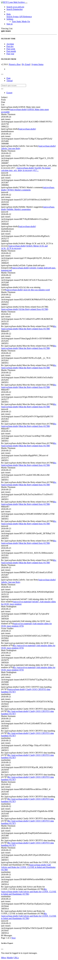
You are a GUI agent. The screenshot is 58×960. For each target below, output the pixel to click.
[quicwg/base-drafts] (27, 129)
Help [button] (8, 14)
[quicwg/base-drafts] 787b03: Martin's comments (28, 188)
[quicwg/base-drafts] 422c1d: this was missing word (28, 290)
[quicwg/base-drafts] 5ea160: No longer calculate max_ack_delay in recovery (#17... (26, 169)
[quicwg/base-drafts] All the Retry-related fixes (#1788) (24, 309)
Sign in (9, 24)
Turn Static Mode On (21, 21)
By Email (26, 64)
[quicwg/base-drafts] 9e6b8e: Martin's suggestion (28, 208)
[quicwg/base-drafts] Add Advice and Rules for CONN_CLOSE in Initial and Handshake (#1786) (28, 867)
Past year (10, 54)
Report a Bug (15, 64)
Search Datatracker (14, 9)
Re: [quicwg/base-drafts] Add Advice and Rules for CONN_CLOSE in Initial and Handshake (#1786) (28, 891)
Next (13, 938)
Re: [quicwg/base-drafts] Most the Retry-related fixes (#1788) (28, 327)
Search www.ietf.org (15, 7)
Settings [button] (9, 19)
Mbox (3, 957)
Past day (10, 46)
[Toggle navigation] (2, 74)
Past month (11, 51)
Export (9, 93)
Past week (10, 49)
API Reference (25, 16)
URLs (16, 957)
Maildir (10, 957)
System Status (37, 64)
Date (8, 78)
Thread (9, 80)
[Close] (2, 949)
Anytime (10, 44)
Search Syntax (12, 16)
